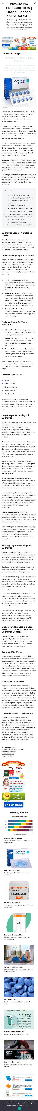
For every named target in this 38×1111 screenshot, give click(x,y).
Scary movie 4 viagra (12, 1062)
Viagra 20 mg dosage (12, 903)
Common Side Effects (18, 219)
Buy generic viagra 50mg (13, 935)
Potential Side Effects (18, 205)
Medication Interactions (18, 222)
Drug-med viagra (10, 999)
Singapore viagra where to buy (13, 749)
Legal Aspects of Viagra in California (19, 208)
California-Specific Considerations (22, 225)
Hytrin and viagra (8, 754)
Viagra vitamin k (7, 756)
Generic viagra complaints (14, 1032)
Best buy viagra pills (9, 752)
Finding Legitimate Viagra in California (20, 211)
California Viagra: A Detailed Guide (19, 195)
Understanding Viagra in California (22, 198)
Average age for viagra (9, 747)
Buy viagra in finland (12, 870)
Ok (19, 1108)
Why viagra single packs (13, 967)
